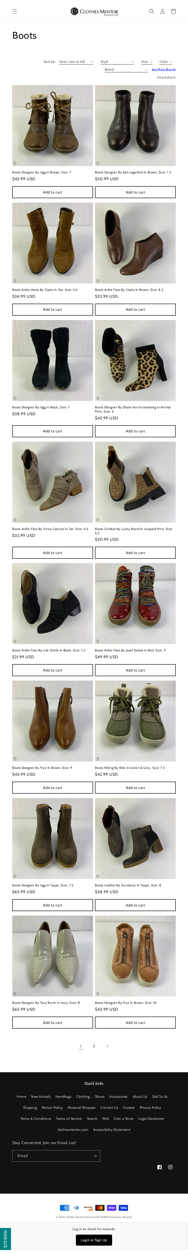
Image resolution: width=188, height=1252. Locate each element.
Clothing (83, 1096)
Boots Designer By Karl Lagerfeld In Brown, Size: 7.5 (133, 172)
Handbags (64, 1096)
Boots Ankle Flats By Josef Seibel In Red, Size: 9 (130, 650)
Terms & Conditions (35, 1118)
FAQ (105, 1118)
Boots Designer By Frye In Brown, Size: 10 (126, 1003)
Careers (129, 1107)
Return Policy (52, 1107)
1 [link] (81, 1046)
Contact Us (109, 1107)
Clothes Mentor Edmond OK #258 (87, 1217)
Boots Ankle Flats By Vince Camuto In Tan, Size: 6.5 (50, 529)
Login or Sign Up (94, 1240)
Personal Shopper (82, 1107)
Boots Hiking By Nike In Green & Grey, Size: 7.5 (130, 768)
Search (92, 1118)
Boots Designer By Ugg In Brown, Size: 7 (41, 172)
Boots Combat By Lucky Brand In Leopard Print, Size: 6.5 (134, 531)
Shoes (100, 1096)
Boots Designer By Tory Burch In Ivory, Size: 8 (46, 1003)
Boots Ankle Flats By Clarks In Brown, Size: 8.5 (129, 290)
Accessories (118, 1096)
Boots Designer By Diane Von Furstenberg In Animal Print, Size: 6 (133, 409)
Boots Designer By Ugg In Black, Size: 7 (41, 407)
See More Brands (164, 69)
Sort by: (50, 61)
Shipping (30, 1107)
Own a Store (124, 1118)
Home (21, 1096)
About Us (140, 1096)
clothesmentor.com (73, 1129)
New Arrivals (41, 1096)
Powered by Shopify (120, 1217)
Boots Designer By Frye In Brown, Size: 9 (42, 768)
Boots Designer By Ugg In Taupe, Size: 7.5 (42, 885)
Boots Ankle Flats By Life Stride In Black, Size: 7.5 (48, 650)
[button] (14, 11)
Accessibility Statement (112, 1129)
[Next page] (107, 1046)
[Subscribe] (94, 1156)
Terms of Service (69, 1118)
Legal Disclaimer (151, 1118)
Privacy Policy (150, 1107)
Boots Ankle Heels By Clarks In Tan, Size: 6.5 (45, 290)
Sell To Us (160, 1096)
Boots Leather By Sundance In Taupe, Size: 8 (128, 885)
